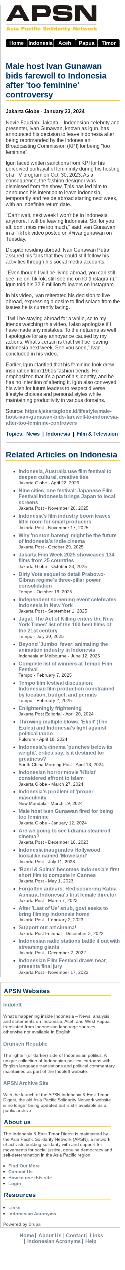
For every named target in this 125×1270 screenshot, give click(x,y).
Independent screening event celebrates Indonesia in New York (67, 602)
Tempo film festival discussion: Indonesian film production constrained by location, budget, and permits (66, 689)
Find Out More (24, 1165)
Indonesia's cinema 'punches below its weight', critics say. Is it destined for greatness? (66, 753)
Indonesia (41, 43)
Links (14, 1207)
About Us (50, 1235)
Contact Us (20, 1171)
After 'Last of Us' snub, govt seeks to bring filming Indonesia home (63, 911)
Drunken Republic (25, 1044)
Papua (87, 43)
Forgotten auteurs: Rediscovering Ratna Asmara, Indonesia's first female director (68, 891)
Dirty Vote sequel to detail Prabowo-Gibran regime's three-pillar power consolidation (62, 580)
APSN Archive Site (25, 1083)
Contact (75, 1235)
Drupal (35, 1224)
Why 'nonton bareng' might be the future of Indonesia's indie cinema (68, 538)
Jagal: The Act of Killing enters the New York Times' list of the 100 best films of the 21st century (66, 624)
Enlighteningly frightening (50, 708)
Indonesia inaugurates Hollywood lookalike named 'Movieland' (59, 852)
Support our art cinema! (47, 927)
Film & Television (97, 434)
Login (14, 1183)
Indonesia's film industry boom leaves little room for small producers (65, 518)
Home (16, 43)
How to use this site (30, 1177)
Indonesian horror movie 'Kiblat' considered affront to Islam (57, 775)
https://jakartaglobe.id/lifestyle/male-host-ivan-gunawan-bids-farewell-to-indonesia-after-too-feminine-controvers (62, 417)
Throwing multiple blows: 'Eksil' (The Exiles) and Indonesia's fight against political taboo (63, 727)
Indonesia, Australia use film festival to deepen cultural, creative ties (65, 474)
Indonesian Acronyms (32, 1213)
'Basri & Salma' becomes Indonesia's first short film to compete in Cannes (69, 872)
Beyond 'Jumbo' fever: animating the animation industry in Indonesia (63, 647)
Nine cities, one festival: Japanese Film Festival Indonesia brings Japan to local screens (67, 496)
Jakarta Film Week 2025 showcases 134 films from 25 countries (66, 557)
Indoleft (12, 1004)
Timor (109, 43)
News (33, 434)
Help (90, 1241)
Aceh (64, 43)
